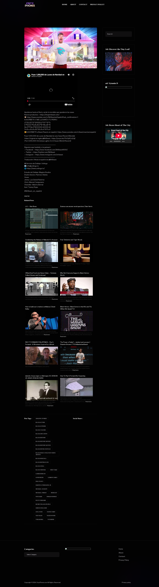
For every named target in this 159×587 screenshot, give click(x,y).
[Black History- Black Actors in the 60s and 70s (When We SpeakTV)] (76, 323)
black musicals (41, 458)
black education (41, 433)
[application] (118, 135)
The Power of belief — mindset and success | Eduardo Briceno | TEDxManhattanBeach (75, 343)
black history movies (43, 441)
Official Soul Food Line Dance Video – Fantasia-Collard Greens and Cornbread (41, 274)
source (26, 196)
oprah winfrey (52, 496)
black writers (41, 470)
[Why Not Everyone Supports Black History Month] (76, 286)
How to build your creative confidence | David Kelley (40, 308)
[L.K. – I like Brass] (41, 221)
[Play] (108, 141)
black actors (40, 422)
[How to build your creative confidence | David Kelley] (41, 320)
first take (53, 470)
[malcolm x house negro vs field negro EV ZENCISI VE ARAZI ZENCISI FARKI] (41, 392)
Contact (83, 4)
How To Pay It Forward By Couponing (72, 376)
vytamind (51, 519)
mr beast (54, 492)
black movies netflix (43, 449)
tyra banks (39, 519)
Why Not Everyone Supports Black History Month (74, 274)
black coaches (41, 430)
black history (41, 437)
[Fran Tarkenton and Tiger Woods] (76, 254)
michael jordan (41, 492)
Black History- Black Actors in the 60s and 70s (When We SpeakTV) (76, 308)
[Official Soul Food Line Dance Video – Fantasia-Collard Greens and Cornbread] (41, 286)
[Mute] (126, 141)
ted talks (39, 515)
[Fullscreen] (129, 141)
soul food (39, 512)
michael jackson (41, 489)
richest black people (43, 504)
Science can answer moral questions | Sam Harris (76, 206)
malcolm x (39, 481)
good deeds (39, 477)
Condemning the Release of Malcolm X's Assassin (41, 240)
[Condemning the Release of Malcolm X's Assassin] (41, 254)
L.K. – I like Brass (31, 206)
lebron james (52, 477)
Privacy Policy (97, 4)
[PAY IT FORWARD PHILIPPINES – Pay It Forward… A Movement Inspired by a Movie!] (41, 355)
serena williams (41, 508)
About (73, 4)
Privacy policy (126, 582)
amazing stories (41, 418)
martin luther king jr (43, 485)
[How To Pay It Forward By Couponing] (76, 387)
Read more (28, 234)
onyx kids (39, 496)
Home (64, 4)
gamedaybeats (41, 473)
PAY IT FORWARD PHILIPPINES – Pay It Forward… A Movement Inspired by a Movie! (39, 343)
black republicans (42, 462)
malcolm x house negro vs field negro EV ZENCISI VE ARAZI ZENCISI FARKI (41, 377)
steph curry (51, 512)
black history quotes (43, 445)
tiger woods (51, 515)
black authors (41, 426)
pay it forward (41, 500)
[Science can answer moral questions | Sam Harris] (76, 221)
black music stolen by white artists (46, 453)
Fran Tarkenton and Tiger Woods (71, 240)
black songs (40, 466)
